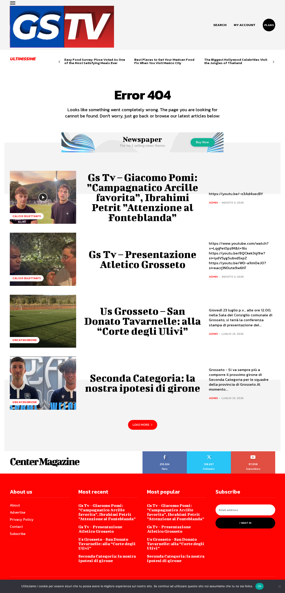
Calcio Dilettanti (26, 216)
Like (164, 453)
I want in (245, 523)
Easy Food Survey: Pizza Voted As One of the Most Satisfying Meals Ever (94, 61)
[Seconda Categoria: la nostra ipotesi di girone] (43, 383)
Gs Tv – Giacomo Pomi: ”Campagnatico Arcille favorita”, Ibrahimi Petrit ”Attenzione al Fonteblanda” (142, 197)
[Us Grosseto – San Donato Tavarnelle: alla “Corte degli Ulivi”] (43, 321)
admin (213, 202)
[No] (279, 586)
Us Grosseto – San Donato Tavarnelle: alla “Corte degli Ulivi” (142, 321)
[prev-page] (59, 62)
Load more (140, 424)
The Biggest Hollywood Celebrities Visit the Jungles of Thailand (235, 61)
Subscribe (253, 453)
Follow (209, 453)
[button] (219, 25)
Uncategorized (24, 340)
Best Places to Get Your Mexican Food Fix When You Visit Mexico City (164, 61)
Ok (260, 586)
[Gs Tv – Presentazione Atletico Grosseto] (43, 259)
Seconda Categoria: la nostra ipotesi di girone (142, 383)
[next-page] (273, 62)
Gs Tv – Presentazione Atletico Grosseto (142, 259)
